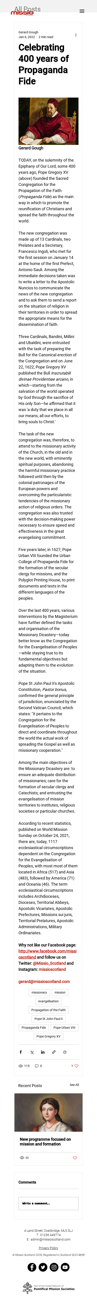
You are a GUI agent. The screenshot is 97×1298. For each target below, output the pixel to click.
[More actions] (76, 34)
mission (60, 992)
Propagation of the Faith (48, 1010)
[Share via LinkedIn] (43, 1052)
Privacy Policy (48, 1248)
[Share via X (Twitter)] (32, 1052)
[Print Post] (65, 1052)
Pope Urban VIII (64, 1027)
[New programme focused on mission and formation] (48, 1112)
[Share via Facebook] (20, 1052)
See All (74, 1085)
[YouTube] (65, 1267)
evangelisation (48, 1001)
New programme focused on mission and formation (45, 1141)
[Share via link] (54, 1052)
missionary (39, 992)
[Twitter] (43, 1267)
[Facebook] (32, 1267)
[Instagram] (54, 1267)
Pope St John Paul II (49, 1019)
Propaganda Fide (34, 1027)
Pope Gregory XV (48, 1036)
